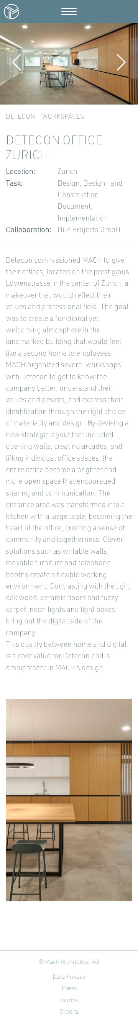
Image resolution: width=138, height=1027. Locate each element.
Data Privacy (69, 977)
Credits (69, 1012)
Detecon (20, 117)
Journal (69, 1001)
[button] (17, 62)
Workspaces (63, 117)
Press (69, 989)
